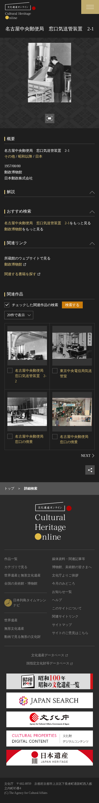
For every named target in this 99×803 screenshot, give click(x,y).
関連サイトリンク (65, 616)
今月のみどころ (63, 583)
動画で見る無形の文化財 (22, 637)
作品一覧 (11, 559)
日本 (38, 156)
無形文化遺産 (14, 628)
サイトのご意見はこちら (70, 633)
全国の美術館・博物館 (20, 583)
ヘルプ (57, 600)
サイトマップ (62, 625)
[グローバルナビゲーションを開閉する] (90, 7)
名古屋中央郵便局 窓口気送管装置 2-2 (31, 376)
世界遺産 (11, 620)
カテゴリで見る (15, 567)
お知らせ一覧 (62, 592)
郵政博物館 (13, 229)
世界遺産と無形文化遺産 (22, 575)
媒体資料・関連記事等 (68, 559)
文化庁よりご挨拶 (65, 575)
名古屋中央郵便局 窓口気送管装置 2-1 (37, 223)
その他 (9, 156)
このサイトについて (67, 608)
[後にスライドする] (88, 455)
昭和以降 (25, 156)
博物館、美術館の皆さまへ (72, 567)
